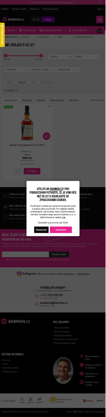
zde (64, 217)
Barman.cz (56, 189)
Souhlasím (61, 229)
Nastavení (41, 229)
